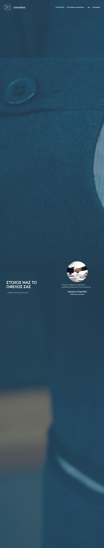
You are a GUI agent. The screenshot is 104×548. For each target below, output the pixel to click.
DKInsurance (19, 7)
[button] (18, 292)
